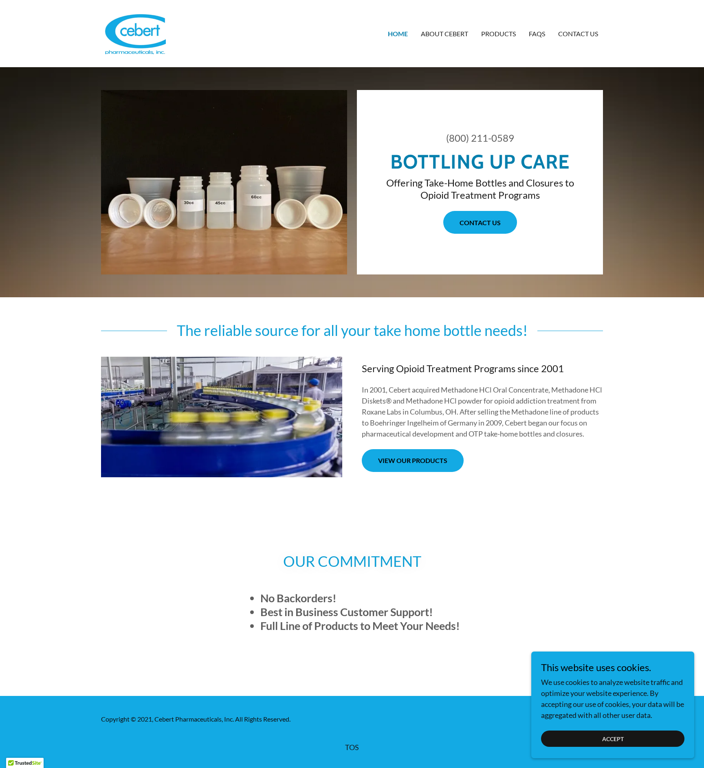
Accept (613, 738)
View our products (412, 460)
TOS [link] (352, 747)
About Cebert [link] (444, 33)
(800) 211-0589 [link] (480, 138)
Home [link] (398, 33)
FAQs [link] (537, 33)
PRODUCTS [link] (498, 33)
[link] (133, 32)
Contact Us (480, 222)
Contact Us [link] (578, 33)
